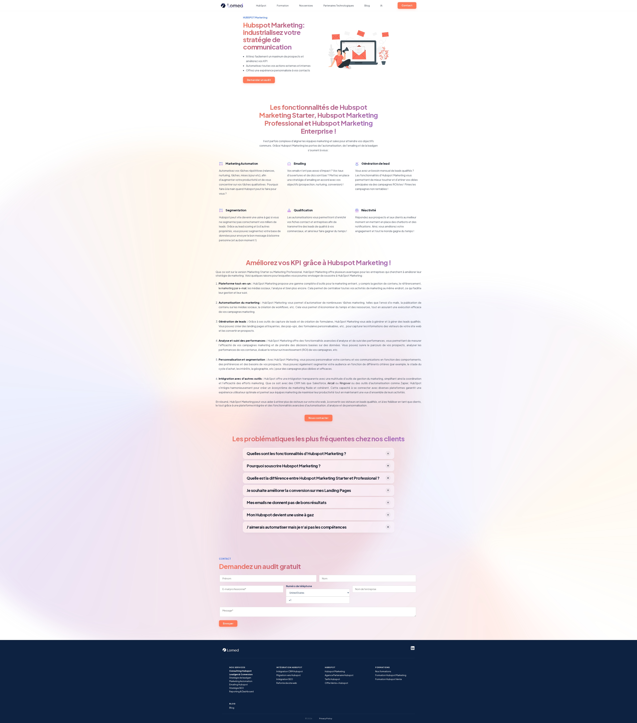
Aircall (330, 383)
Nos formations (383, 671)
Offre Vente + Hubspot (336, 683)
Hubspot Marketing (335, 671)
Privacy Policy (325, 718)
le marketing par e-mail (232, 288)
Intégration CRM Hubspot (289, 671)
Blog (231, 707)
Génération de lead (375, 163)
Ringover (345, 383)
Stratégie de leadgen (240, 677)
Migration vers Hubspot (288, 675)
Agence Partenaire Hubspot (339, 675)
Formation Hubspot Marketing (390, 675)
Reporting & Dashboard (241, 691)
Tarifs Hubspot (332, 679)
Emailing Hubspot (238, 684)
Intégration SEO (284, 679)
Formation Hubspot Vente (388, 679)
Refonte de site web (286, 683)
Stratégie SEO (236, 688)
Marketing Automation (242, 163)
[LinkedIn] (413, 648)
